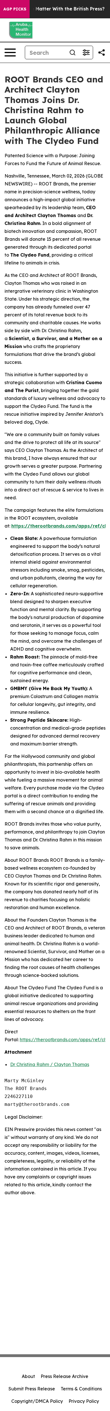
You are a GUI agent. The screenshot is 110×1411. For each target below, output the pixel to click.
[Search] (72, 52)
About (28, 1376)
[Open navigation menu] (10, 52)
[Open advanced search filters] (86, 52)
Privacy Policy (84, 1401)
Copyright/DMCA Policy (37, 1401)
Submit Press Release (31, 1389)
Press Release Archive (64, 1376)
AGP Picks (14, 9)
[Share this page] (101, 52)
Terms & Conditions (81, 1389)
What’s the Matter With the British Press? (57, 9)
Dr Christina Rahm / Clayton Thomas (49, 1064)
